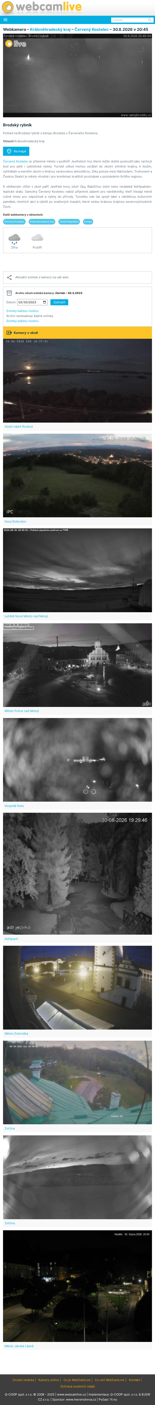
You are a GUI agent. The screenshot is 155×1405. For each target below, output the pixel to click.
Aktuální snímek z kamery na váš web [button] (37, 277)
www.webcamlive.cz (71, 1394)
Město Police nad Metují (22, 711)
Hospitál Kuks (14, 806)
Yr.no (113, 1399)
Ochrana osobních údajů (77, 1386)
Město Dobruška (16, 1033)
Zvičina (10, 1128)
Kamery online (48, 1380)
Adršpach (11, 939)
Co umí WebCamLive (109, 1380)
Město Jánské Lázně (19, 1346)
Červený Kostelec (91, 29)
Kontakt (134, 1380)
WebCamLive (41, 8)
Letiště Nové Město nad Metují (26, 616)
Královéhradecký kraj (50, 29)
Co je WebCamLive (77, 1380)
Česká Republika (69, 221)
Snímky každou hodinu (22, 311)
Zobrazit (59, 302)
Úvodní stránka (23, 1380)
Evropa (88, 221)
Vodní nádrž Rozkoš (19, 426)
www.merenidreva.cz (81, 1399)
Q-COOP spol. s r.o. (124, 1394)
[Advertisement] (77, 262)
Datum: (11, 302)
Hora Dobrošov (15, 521)
